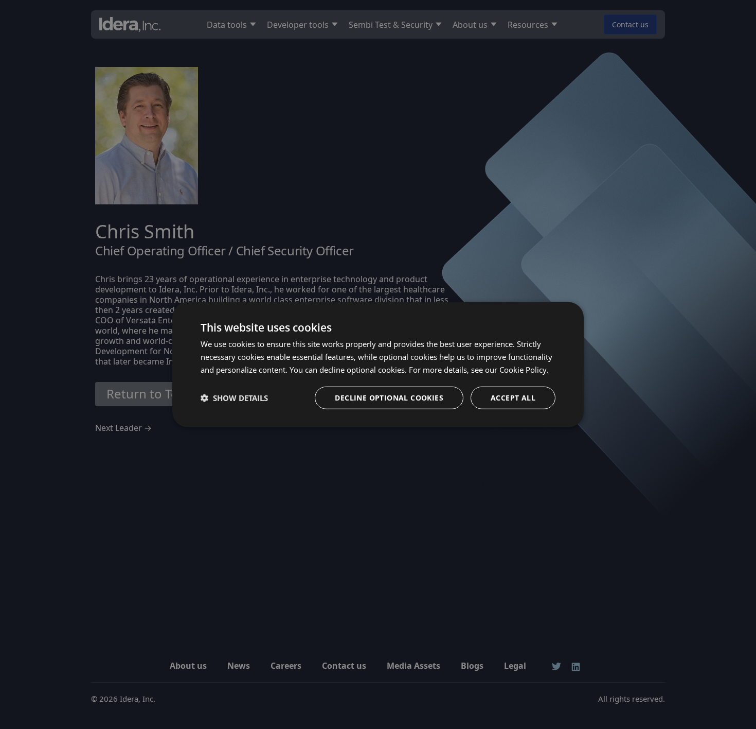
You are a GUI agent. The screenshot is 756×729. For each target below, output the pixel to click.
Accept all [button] (513, 397)
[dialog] (378, 364)
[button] (234, 397)
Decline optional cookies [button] (389, 397)
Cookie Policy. (524, 369)
